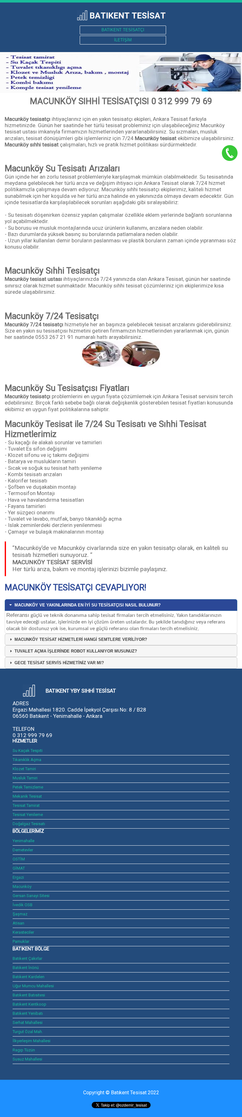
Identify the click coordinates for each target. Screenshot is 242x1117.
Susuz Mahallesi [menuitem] (28, 1059)
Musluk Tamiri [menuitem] (25, 778)
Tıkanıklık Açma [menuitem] (27, 759)
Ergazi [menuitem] (18, 877)
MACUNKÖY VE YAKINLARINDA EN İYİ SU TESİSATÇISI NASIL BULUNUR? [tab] (87, 605)
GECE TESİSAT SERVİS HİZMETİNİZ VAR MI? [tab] (59, 662)
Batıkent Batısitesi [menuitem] (29, 995)
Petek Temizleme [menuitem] (28, 787)
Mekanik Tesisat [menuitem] (27, 796)
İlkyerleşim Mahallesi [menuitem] (31, 1040)
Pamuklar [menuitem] (21, 941)
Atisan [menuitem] (18, 923)
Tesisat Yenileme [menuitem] (28, 814)
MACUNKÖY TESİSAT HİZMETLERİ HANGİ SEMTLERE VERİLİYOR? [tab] (80, 639)
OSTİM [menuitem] (19, 859)
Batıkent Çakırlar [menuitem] (27, 958)
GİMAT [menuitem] (19, 868)
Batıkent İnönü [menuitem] (26, 967)
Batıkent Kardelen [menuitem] (28, 976)
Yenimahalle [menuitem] (23, 840)
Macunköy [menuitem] (22, 886)
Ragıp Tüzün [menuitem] (24, 1050)
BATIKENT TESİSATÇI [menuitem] (122, 29)
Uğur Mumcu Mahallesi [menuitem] (33, 986)
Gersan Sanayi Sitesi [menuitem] (31, 895)
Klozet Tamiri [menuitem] (24, 768)
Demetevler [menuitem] (23, 850)
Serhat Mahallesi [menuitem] (28, 1022)
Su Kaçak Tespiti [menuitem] (28, 750)
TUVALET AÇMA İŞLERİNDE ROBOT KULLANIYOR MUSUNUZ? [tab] (75, 651)
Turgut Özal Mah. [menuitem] (28, 1031)
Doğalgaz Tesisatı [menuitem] (29, 823)
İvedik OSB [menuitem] (22, 904)
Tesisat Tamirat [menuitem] (26, 805)
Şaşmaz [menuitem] (20, 914)
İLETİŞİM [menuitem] (123, 40)
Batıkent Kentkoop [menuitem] (29, 1004)
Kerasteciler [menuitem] (23, 932)
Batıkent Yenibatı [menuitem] (28, 1013)
